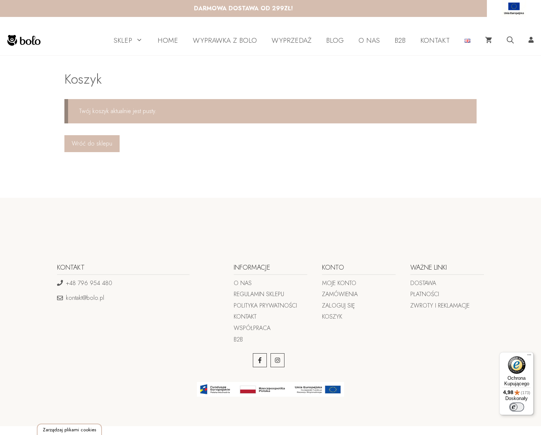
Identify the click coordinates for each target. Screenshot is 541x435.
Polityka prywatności (265, 305)
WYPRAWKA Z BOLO (225, 40)
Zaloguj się (338, 305)
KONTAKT (435, 40)
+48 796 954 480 (89, 283)
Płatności (424, 294)
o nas (243, 283)
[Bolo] (22, 40)
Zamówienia (340, 294)
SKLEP (123, 40)
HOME (168, 40)
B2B (400, 40)
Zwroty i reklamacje (440, 305)
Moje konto (339, 283)
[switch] (516, 407)
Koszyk (332, 316)
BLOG (335, 40)
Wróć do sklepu (92, 143)
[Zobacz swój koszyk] (488, 40)
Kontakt (245, 316)
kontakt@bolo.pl (85, 298)
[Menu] (529, 356)
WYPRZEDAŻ (291, 40)
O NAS (369, 40)
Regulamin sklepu (259, 294)
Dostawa (423, 283)
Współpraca (252, 328)
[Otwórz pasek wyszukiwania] (510, 40)
